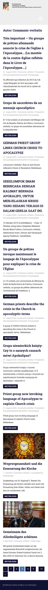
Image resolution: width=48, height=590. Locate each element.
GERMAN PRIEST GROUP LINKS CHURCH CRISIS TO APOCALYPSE (22, 148)
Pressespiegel (33, 75)
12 (41, 569)
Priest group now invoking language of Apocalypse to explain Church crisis (22, 399)
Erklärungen (36, 541)
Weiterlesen (10, 95)
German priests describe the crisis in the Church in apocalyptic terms (23, 309)
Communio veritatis (25, 72)
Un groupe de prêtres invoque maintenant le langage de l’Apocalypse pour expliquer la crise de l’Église (22, 259)
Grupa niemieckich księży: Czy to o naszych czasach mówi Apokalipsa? (22, 351)
